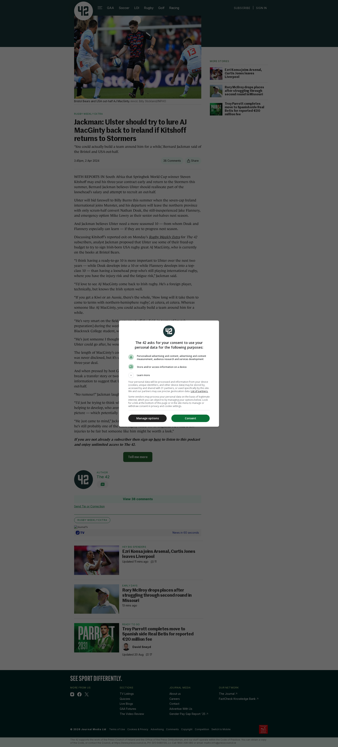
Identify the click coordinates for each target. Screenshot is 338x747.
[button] (169, 375)
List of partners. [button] (199, 391)
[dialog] (169, 373)
